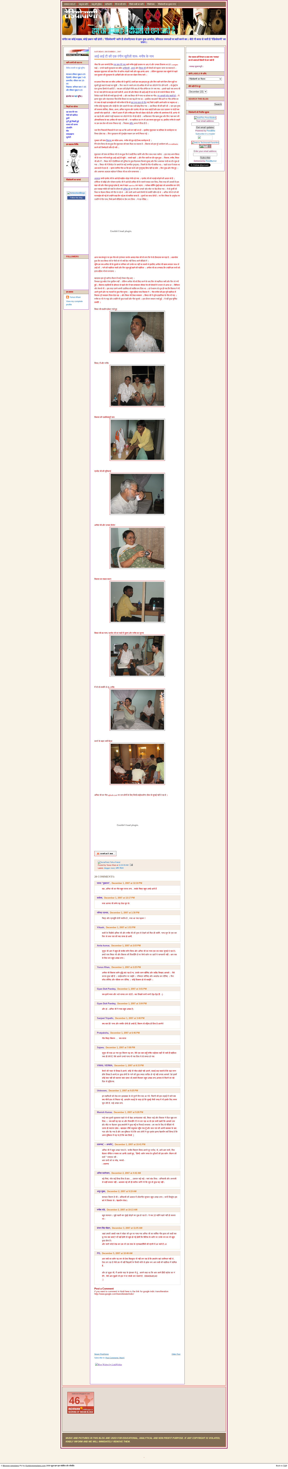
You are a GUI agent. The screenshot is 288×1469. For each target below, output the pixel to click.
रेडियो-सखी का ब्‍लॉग (136, 4)
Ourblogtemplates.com (35, 1466)
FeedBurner (211, 161)
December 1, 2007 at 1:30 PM (124, 912)
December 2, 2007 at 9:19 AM (121, 1191)
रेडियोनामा (150, 4)
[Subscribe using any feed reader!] (205, 118)
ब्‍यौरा (132, 123)
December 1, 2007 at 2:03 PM (126, 945)
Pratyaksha (102, 1033)
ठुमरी (68, 118)
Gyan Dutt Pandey (106, 989)
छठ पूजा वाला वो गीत (138, 102)
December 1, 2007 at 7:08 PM (120, 1047)
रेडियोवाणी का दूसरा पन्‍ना (167, 4)
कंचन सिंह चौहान (103, 1228)
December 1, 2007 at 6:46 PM (125, 1033)
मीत (67, 131)
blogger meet (109, 868)
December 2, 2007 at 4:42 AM (126, 1173)
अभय (133, 67)
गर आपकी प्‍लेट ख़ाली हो (167, 95)
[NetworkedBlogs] (76, 193)
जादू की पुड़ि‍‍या (97, 4)
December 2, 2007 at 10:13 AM (122, 1209)
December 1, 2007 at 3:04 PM (132, 1003)
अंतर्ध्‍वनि (69, 128)
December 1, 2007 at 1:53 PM (120, 927)
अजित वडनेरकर (103, 1173)
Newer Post (99, 1354)
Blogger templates (11, 1466)
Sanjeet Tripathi (105, 1018)
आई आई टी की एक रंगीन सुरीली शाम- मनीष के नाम (124, 56)
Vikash (100, 927)
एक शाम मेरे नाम (71, 112)
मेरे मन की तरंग (120, 4)
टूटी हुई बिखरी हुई (72, 121)
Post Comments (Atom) (115, 1358)
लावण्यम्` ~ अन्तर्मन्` (105, 1144)
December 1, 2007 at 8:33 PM (129, 1065)
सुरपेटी (68, 137)
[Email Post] (131, 865)
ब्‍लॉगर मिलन (120, 868)
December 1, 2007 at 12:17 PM (119, 898)
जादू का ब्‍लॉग (83, 4)
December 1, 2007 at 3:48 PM (129, 1018)
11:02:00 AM (123, 865)
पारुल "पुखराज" (103, 883)
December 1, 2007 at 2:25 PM (126, 967)
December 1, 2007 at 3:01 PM (132, 989)
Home (106, 1354)
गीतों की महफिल (72, 115)
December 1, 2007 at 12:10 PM (127, 883)
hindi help (69, 4)
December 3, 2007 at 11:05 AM (127, 1228)
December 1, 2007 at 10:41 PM (130, 1144)
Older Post (176, 1354)
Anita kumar (103, 945)
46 (74, 1400)
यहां (75, 96)
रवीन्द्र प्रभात (102, 912)
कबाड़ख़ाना (70, 134)
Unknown (102, 1090)
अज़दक (97, 178)
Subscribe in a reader (205, 134)
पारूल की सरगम (72, 124)
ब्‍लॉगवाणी (108, 4)
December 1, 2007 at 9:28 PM (128, 1112)
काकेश (99, 898)
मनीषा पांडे (101, 1209)
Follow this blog (76, 198)
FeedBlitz (211, 131)
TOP (285, 1466)
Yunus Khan (75, 297)
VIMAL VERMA (104, 1065)
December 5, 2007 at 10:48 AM (117, 1253)
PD (98, 1253)
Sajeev (100, 1047)
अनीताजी (126, 67)
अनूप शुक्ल (101, 1191)
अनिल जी (126, 188)
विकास (109, 140)
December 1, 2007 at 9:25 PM (123, 1090)
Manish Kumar (104, 1112)
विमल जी (142, 67)
